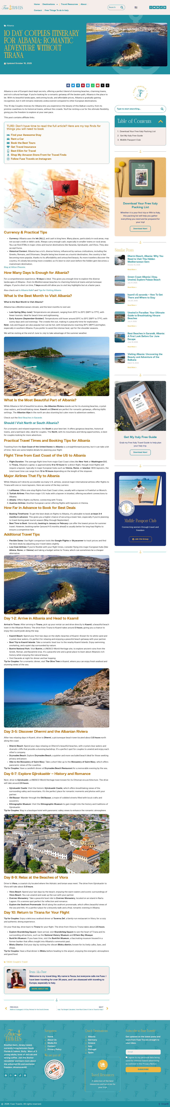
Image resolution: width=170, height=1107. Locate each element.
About (83, 4)
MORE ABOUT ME (40, 989)
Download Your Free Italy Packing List (138, 131)
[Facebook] (157, 7)
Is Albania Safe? (26, 290)
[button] (68, 85)
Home (37, 4)
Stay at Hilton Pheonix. (15, 267)
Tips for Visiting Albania (49, 290)
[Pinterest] (164, 7)
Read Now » (132, 269)
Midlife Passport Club (130, 140)
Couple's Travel (20, 962)
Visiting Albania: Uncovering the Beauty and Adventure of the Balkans (145, 357)
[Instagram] (150, 7)
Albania (10, 26)
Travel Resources (69, 4)
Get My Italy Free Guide (131, 136)
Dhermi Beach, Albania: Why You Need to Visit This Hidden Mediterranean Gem (145, 259)
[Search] (122, 7)
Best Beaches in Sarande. (30, 418)
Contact (38, 10)
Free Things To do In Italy (57, 10)
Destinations (48, 4)
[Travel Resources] (103, 1065)
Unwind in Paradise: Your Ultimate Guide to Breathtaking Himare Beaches (146, 316)
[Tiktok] (161, 7)
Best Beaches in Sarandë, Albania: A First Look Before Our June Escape (146, 336)
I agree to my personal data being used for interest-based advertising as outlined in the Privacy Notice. (143, 1061)
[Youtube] (154, 7)
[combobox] (114, 7)
